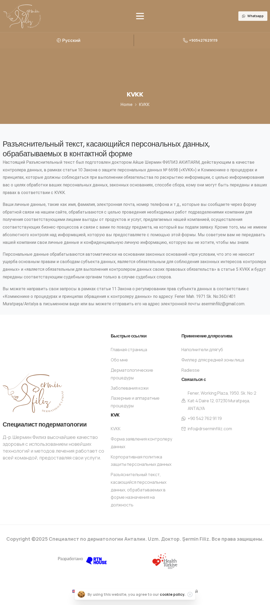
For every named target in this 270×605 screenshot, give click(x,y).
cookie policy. (172, 594)
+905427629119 (203, 40)
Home (126, 104)
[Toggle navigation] (140, 16)
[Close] (190, 594)
